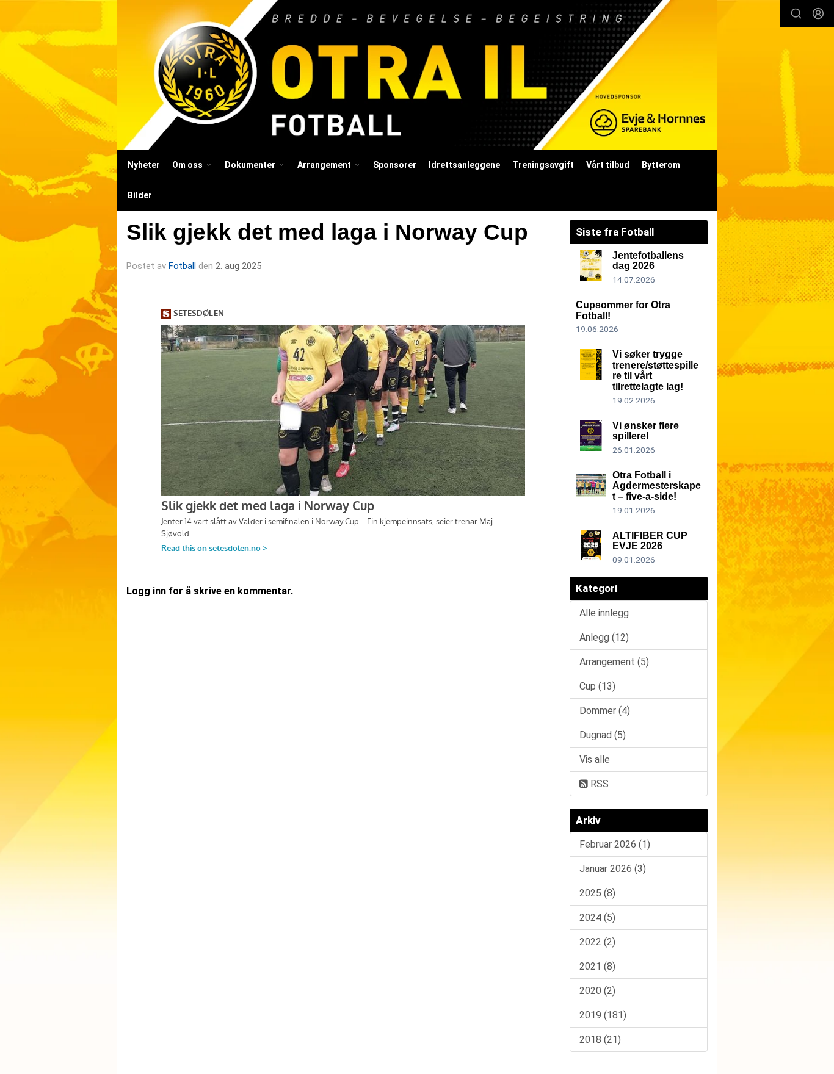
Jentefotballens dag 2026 (648, 261)
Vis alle (594, 759)
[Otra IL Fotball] (417, 75)
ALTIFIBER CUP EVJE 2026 (649, 541)
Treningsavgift (543, 165)
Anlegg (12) (604, 637)
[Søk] (796, 13)
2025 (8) (597, 893)
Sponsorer (394, 165)
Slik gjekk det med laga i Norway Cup (327, 232)
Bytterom (661, 165)
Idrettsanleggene (464, 165)
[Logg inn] (818, 13)
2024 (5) (597, 917)
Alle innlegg (604, 613)
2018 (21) (600, 1039)
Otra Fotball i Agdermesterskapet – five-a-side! (656, 486)
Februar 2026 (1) (614, 844)
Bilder (140, 195)
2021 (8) (597, 966)
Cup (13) (597, 686)
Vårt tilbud (607, 165)
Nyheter (144, 165)
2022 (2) (597, 942)
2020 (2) (597, 991)
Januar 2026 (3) (612, 868)
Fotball (182, 266)
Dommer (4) (604, 710)
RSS (598, 784)
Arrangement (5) (614, 662)
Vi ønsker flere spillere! (645, 431)
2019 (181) (602, 1015)
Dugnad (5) (602, 735)
